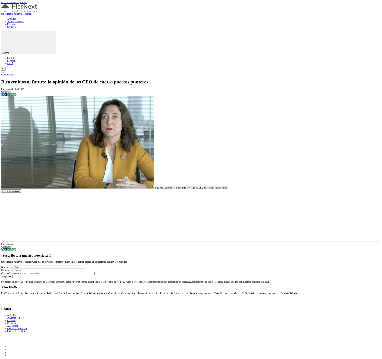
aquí (267, 281)
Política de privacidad (17, 328)
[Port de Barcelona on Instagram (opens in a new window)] (8, 349)
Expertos (11, 24)
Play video (191, 188)
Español (6, 53)
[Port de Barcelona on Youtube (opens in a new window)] (8, 355)
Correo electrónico (10, 273)
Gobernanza (7, 74)
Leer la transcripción (11, 191)
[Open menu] (2, 72)
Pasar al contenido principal (14, 2)
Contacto (11, 27)
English (10, 58)
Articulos (11, 315)
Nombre (5, 267)
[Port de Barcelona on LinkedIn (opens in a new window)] (8, 346)
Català (10, 63)
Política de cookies (16, 331)
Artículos (11, 19)
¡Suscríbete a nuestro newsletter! (16, 14)
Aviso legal (12, 326)
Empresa (5, 270)
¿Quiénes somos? (15, 21)
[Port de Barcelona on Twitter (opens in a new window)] (8, 352)
